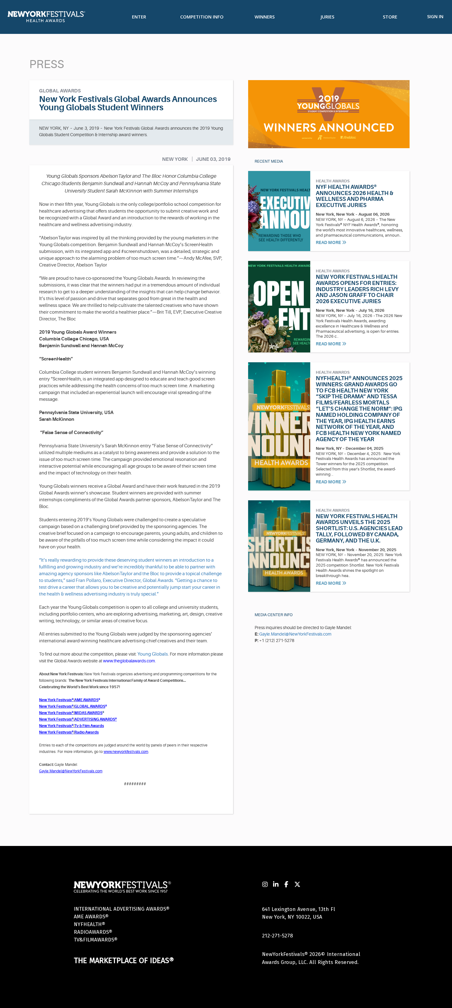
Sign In (435, 16)
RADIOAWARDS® (93, 932)
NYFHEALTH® (89, 924)
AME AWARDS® (91, 916)
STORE (390, 17)
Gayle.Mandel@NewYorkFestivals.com (295, 634)
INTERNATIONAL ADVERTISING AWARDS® (121, 909)
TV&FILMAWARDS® (95, 940)
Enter (139, 17)
